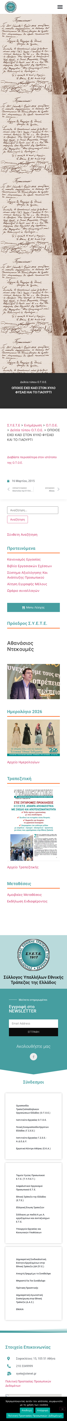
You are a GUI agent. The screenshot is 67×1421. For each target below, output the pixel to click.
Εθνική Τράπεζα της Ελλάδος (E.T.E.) (31, 1198)
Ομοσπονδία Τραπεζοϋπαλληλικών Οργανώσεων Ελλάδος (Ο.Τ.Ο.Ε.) (33, 1109)
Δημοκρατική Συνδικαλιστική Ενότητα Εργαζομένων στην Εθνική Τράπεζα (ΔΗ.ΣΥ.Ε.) (31, 1263)
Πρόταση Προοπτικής (27, 1287)
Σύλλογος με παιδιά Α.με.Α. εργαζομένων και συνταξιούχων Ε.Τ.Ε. (32, 1218)
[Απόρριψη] (62, 1408)
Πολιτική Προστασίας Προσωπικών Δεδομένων (35, 1415)
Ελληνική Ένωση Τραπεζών (30, 1207)
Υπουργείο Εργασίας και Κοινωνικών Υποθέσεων (28, 1231)
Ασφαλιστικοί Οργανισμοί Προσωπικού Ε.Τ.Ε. (29, 1188)
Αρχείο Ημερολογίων (23, 762)
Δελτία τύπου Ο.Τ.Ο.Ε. (33, 382)
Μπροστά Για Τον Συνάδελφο (30, 1280)
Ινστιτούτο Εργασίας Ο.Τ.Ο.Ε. (31, 1120)
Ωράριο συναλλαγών (23, 591)
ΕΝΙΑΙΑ (20, 1309)
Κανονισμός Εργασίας (24, 559)
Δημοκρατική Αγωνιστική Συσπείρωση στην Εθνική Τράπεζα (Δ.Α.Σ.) (29, 1298)
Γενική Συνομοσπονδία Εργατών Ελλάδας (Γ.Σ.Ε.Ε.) (32, 1129)
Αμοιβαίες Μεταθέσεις (24, 895)
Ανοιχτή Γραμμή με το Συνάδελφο (33, 1273)
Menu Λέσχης (35, 607)
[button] (60, 7)
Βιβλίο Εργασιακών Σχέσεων (29, 566)
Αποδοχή (27, 1410)
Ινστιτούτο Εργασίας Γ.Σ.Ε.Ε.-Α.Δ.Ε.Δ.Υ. (31, 1139)
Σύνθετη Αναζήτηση (22, 534)
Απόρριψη (42, 1410)
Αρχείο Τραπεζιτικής (23, 867)
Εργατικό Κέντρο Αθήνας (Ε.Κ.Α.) (33, 1148)
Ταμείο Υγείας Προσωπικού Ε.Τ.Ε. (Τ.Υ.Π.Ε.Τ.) (30, 1177)
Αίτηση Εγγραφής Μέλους (27, 584)
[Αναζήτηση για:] (32, 510)
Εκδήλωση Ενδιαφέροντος (27, 901)
